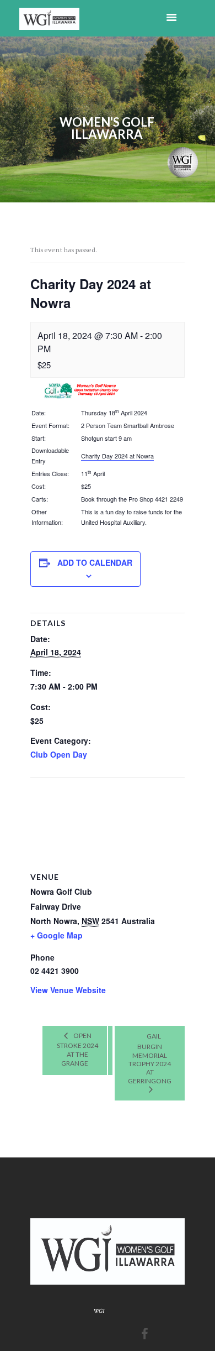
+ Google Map (56, 935)
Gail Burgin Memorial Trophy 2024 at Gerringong (149, 1058)
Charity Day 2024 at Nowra (117, 455)
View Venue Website (68, 989)
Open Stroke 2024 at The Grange (77, 1049)
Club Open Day (58, 754)
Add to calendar (94, 562)
